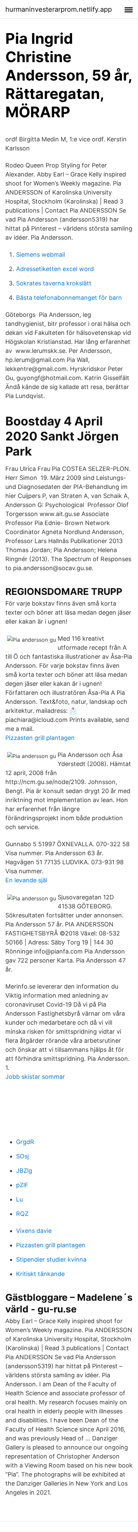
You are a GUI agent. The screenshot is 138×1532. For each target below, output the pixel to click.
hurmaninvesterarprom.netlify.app (58, 9)
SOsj (22, 1156)
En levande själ (26, 880)
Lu (19, 1199)
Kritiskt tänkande (40, 1273)
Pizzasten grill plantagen (40, 737)
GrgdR (25, 1141)
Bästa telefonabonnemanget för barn (69, 297)
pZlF (22, 1184)
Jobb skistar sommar (35, 1076)
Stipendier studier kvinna (51, 1259)
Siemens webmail (40, 254)
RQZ (22, 1213)
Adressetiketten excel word (55, 268)
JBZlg (24, 1170)
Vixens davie (34, 1230)
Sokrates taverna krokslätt (53, 283)
